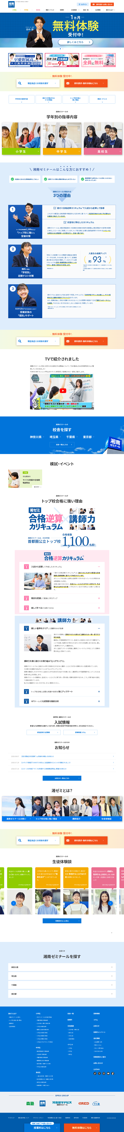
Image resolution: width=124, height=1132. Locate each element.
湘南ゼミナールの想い (15, 1017)
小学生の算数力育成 (42, 1039)
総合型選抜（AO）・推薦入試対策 (45, 1079)
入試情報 (98, 10)
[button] (60, 48)
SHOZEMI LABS (98, 1051)
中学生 (26, 10)
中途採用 (84, 1118)
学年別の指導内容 (21, 99)
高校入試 (70, 1032)
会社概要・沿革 (98, 1042)
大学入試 (70, 1036)
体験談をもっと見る (62, 921)
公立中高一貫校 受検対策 (43, 1023)
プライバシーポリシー (38, 1118)
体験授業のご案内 (99, 1057)
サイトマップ (11, 1118)
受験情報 (96, 1013)
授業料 (62, 10)
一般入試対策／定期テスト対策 (45, 1076)
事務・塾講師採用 (95, 1118)
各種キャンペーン (99, 1032)
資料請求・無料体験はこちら (86, 83)
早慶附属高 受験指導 (42, 1020)
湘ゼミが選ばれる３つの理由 (48, 99)
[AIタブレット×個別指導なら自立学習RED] (84, 1104)
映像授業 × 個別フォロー (43, 1085)
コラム (95, 1020)
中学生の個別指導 (41, 1067)
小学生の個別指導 (41, 1026)
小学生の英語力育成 (42, 1032)
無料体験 (81, 1127)
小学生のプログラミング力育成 (45, 1042)
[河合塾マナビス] (62, 1104)
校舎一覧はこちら (62, 444)
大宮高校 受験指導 (41, 1054)
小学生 (14, 10)
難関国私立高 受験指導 (43, 1060)
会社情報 (96, 1038)
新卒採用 (76, 1118)
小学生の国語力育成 (42, 1036)
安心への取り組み (99, 1048)
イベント (70, 1044)
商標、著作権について (23, 1118)
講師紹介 (11, 1023)
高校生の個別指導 (41, 1082)
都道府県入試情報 (43, 732)
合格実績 (74, 10)
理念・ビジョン (98, 1045)
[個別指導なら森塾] (30, 1104)
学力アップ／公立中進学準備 (44, 1017)
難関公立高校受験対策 (43, 1029)
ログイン (84, 4)
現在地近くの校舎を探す (38, 83)
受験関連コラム (80, 732)
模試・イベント (50, 10)
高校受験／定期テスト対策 (43, 1063)
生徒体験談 (12, 1026)
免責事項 (67, 1118)
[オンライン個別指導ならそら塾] (96, 1104)
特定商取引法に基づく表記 (54, 1118)
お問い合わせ (98, 1063)
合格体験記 (71, 1039)
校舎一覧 (86, 10)
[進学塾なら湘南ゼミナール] (42, 1104)
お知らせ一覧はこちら (62, 778)
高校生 (38, 10)
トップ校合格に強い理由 (75, 99)
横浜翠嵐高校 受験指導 (43, 1051)
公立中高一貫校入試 (73, 1029)
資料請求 (104, 4)
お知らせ (96, 1026)
